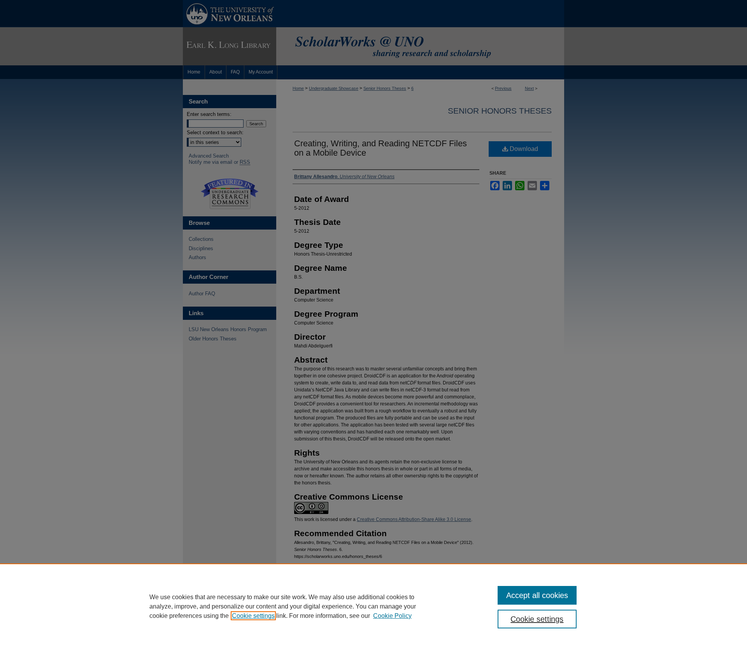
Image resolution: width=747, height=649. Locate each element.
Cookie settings (253, 615)
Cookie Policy (392, 615)
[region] (373, 606)
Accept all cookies (537, 595)
